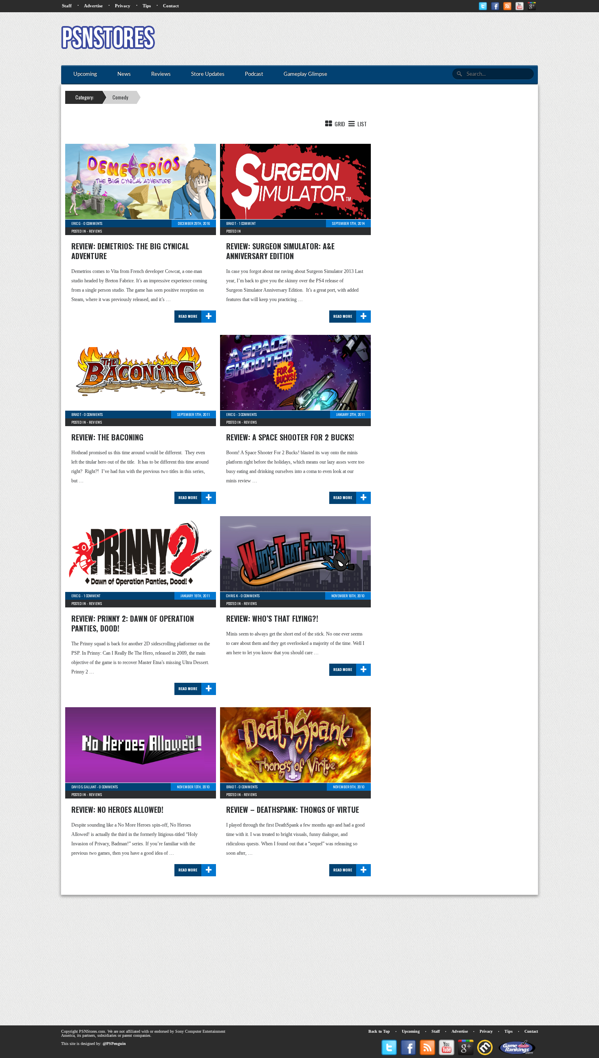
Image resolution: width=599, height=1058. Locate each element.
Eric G (76, 223)
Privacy (122, 5)
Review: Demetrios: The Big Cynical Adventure (130, 251)
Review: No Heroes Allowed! (117, 809)
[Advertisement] (389, 38)
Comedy (120, 97)
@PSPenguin (114, 1043)
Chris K (232, 595)
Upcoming (411, 1031)
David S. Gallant (83, 787)
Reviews (95, 231)
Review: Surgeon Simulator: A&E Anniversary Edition (280, 251)
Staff (67, 5)
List (361, 123)
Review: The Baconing (107, 437)
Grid (339, 123)
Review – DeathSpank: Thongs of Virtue (292, 809)
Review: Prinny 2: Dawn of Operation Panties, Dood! (132, 623)
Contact (171, 5)
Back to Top (379, 1031)
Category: (84, 97)
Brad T (231, 223)
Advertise (93, 5)
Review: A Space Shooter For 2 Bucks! (290, 437)
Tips (147, 5)
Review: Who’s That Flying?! (272, 618)
